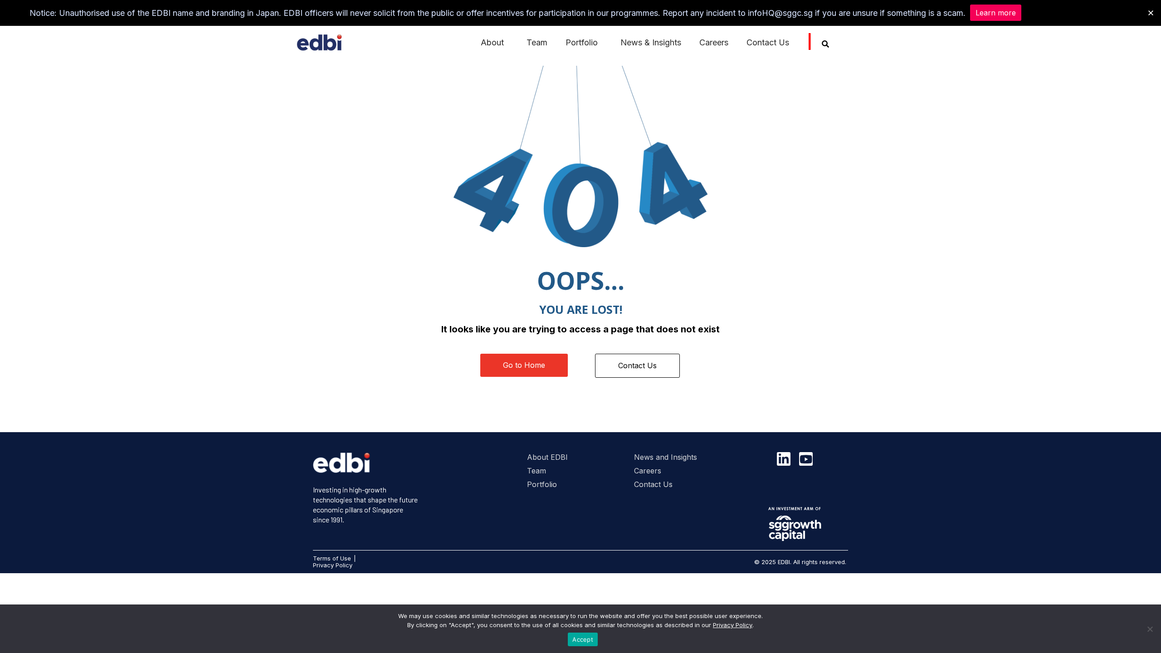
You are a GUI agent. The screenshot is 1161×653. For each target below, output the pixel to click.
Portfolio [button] (582, 42)
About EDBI (547, 457)
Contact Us (767, 42)
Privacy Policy (732, 625)
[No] (1149, 629)
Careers (713, 42)
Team (537, 42)
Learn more (996, 12)
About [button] (492, 42)
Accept (582, 639)
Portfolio (542, 484)
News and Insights (665, 457)
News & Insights (650, 42)
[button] (1150, 13)
